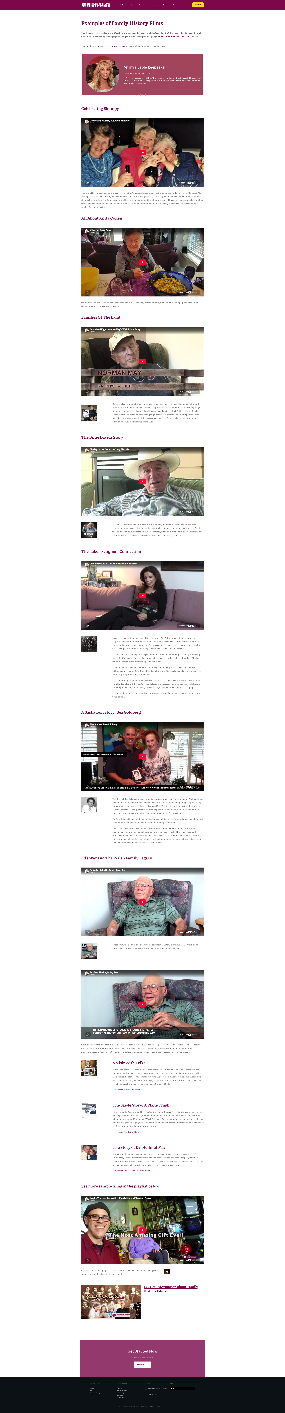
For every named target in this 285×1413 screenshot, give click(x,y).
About (171, 5)
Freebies (154, 5)
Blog (164, 5)
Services (142, 5)
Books (133, 5)
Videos (122, 5)
